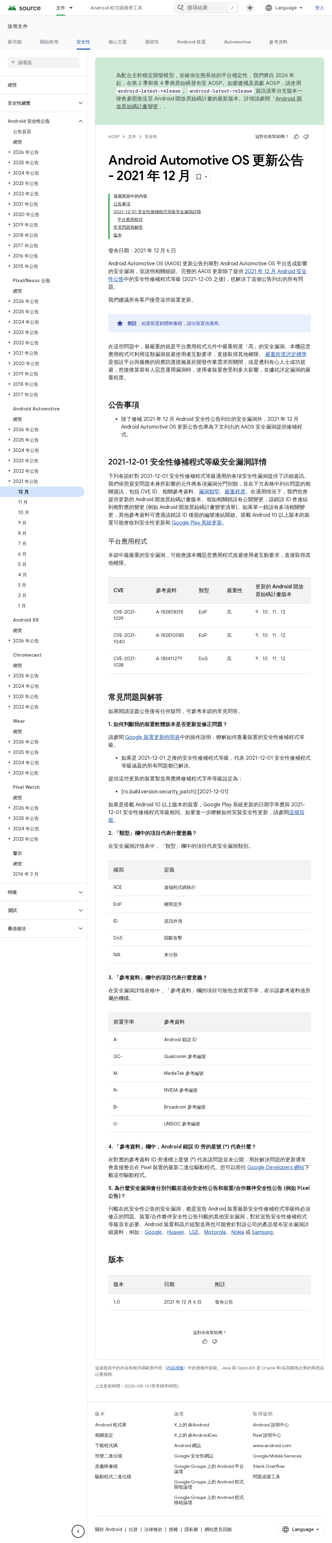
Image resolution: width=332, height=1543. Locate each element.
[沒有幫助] (306, 137)
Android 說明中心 (271, 1425)
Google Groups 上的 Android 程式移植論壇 (209, 1499)
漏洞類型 (209, 492)
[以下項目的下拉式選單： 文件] (74, 8)
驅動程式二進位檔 (113, 1477)
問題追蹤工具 (266, 1477)
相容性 (152, 42)
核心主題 (118, 42)
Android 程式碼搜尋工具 (116, 8)
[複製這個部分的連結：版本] (130, 1260)
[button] (38, 103)
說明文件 (18, 26)
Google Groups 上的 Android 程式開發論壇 (209, 1484)
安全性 (83, 42)
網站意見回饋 (218, 1529)
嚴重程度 (235, 492)
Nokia (237, 1232)
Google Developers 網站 (275, 1167)
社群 (133, 1529)
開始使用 (49, 42)
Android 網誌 (187, 1445)
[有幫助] (296, 137)
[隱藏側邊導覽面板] (78, 1531)
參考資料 (278, 42)
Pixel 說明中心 (267, 1435)
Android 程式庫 (110, 1425)
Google (153, 1232)
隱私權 (191, 1529)
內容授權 (175, 1368)
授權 (173, 1529)
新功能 (15, 42)
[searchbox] (43, 62)
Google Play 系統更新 (197, 523)
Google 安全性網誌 (193, 1456)
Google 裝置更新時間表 (152, 737)
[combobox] (206, 8)
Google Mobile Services (277, 1456)
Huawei (175, 1232)
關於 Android (108, 1529)
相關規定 (104, 1435)
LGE (194, 1232)
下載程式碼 (106, 1445)
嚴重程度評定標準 (286, 354)
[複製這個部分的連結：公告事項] (145, 405)
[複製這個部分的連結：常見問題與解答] (169, 698)
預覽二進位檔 (108, 1456)
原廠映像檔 (106, 1466)
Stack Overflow (269, 1466)
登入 (320, 8)
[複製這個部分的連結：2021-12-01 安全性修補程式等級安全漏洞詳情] (273, 462)
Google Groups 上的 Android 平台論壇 (209, 1468)
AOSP (113, 136)
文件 (60, 8)
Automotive (237, 42)
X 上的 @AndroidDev (195, 1435)
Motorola (215, 1232)
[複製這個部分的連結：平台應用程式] (153, 542)
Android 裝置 (191, 42)
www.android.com (272, 1445)
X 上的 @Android (191, 1425)
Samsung (262, 1232)
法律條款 (153, 1529)
